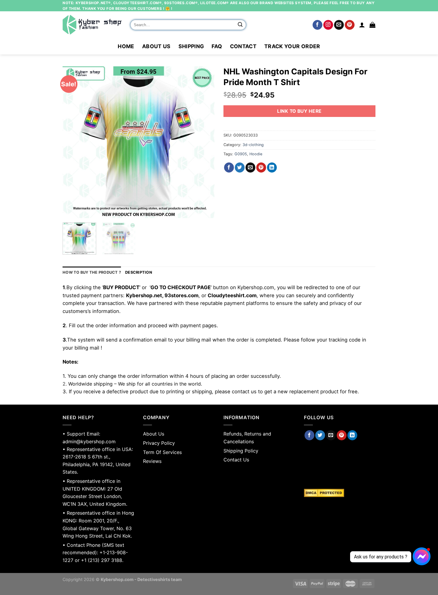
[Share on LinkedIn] (272, 167)
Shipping (191, 46)
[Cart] (372, 24)
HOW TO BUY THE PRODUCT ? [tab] (92, 272)
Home (126, 46)
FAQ (217, 46)
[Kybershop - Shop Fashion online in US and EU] (92, 25)
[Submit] (240, 25)
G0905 (240, 154)
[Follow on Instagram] (328, 25)
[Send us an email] (339, 25)
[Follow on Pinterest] (350, 25)
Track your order (292, 46)
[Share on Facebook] (229, 167)
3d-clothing (253, 145)
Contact (243, 46)
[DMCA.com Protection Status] (339, 493)
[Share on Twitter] (240, 167)
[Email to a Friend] (250, 167)
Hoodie (255, 154)
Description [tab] (138, 272)
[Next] (204, 142)
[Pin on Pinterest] (261, 167)
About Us (156, 46)
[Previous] (73, 142)
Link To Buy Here (299, 111)
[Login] (362, 24)
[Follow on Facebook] (317, 25)
